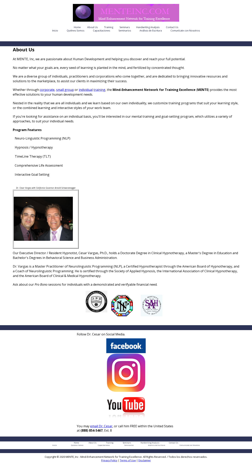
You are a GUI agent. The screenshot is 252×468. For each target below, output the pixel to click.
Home (77, 27)
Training (108, 27)
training (99, 90)
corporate (47, 90)
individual (86, 90)
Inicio (55, 30)
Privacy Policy (109, 460)
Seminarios (125, 30)
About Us (92, 27)
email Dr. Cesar (101, 426)
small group (65, 90)
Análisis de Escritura (151, 30)
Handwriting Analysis (147, 27)
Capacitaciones (101, 30)
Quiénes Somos (75, 30)
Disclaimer (144, 460)
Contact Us (172, 27)
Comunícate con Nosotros (185, 30)
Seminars (125, 27)
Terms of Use (128, 460)
